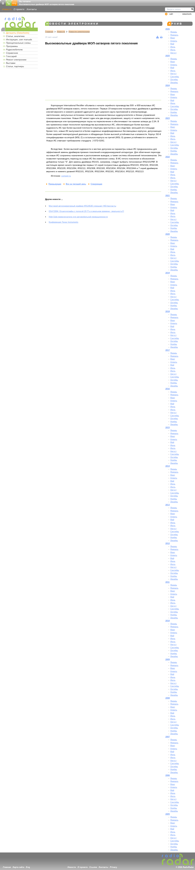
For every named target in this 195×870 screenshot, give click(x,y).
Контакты (32, 9)
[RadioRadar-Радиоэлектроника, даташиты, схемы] (3, 3)
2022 (167, 157)
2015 (167, 427)
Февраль (174, 35)
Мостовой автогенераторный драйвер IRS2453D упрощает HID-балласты (82, 206)
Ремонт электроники (16, 59)
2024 (167, 85)
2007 (167, 737)
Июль (173, 50)
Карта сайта (18, 867)
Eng (28, 867)
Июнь (172, 47)
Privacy (113, 867)
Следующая (96, 184)
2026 (167, 29)
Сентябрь (174, 76)
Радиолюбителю (14, 49)
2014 (167, 466)
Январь (173, 32)
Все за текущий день (76, 184)
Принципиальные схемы (18, 43)
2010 (167, 621)
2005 (167, 814)
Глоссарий (11, 56)
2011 (167, 582)
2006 (167, 775)
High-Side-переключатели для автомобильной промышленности (78, 217)
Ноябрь (173, 112)
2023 (167, 118)
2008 (167, 698)
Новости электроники (79, 31)
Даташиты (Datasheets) (17, 33)
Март (172, 38)
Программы (12, 46)
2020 (167, 234)
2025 (167, 56)
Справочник (12, 53)
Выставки (10, 63)
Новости (6, 9)
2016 (167, 389)
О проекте (19, 9)
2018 (167, 311)
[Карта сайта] (9, 3)
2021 (167, 195)
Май (172, 44)
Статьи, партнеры (15, 66)
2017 (167, 350)
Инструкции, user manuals (19, 39)
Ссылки (93, 867)
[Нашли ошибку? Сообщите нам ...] (157, 37)
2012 (167, 543)
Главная (49, 31)
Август (173, 53)
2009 (167, 659)
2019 (167, 273)
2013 (167, 505)
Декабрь (174, 82)
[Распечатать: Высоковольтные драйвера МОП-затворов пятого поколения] (161, 37)
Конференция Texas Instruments (63, 222)
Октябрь (174, 79)
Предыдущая (54, 184)
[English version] (14, 3)
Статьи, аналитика (15, 36)
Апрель (173, 41)
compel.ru (66, 176)
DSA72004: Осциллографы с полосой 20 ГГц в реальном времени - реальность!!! (86, 211)
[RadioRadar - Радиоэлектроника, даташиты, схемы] (19, 22)
